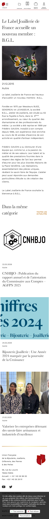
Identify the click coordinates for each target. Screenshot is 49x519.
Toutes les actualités (42, 213)
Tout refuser (34, 511)
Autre (5, 88)
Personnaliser (25, 516)
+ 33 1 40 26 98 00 (18, 476)
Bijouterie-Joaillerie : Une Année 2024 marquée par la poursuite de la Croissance (24, 356)
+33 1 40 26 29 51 (14, 479)
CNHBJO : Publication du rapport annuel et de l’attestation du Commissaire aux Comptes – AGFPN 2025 (24, 279)
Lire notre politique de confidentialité (22, 506)
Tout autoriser (18, 511)
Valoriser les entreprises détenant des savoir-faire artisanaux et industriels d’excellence (24, 430)
